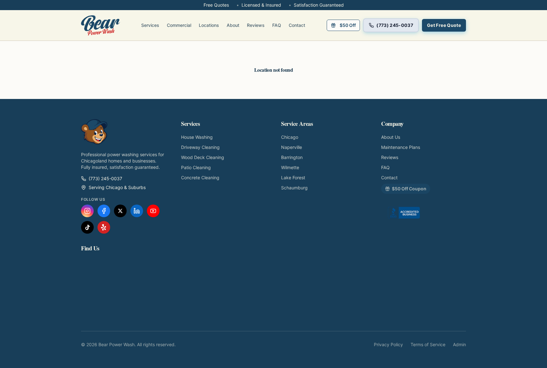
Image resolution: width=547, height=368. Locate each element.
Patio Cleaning (196, 167)
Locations (209, 25)
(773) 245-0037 (394, 25)
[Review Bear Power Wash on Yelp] (103, 227)
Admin (459, 344)
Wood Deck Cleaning (202, 157)
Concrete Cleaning (200, 177)
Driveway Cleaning (200, 147)
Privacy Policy (388, 344)
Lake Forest (293, 177)
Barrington (292, 157)
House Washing (197, 137)
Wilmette (290, 167)
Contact (297, 25)
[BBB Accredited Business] (404, 214)
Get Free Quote (444, 25)
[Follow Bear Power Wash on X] (120, 211)
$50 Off (348, 25)
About (233, 25)
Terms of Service (428, 344)
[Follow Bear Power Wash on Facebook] (103, 211)
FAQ (276, 25)
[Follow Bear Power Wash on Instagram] (87, 211)
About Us (390, 137)
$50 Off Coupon (409, 188)
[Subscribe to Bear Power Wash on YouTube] (153, 211)
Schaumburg (294, 187)
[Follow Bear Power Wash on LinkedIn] (136, 211)
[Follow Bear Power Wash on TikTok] (87, 227)
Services (150, 25)
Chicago (289, 137)
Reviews (256, 25)
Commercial (179, 25)
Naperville (291, 147)
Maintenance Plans (400, 147)
